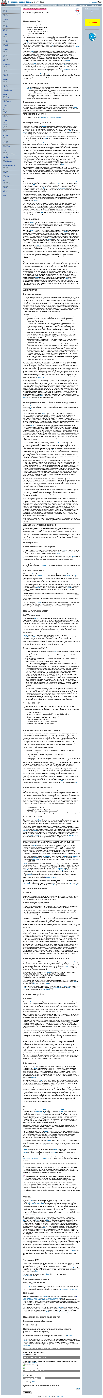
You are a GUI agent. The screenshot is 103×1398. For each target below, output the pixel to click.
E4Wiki (63, 1110)
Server (51, 168)
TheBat (72, 1250)
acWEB (49, 972)
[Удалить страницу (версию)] (79, 1389)
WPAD (4, 112)
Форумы (55, 5)
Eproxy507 (5, 38)
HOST (38, 974)
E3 (64, 776)
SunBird (5, 187)
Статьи (67, 5)
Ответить (27, 1392)
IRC (49, 354)
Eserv (26, 12)
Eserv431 (5, 34)
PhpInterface (57, 987)
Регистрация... (92, 2)
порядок (54, 336)
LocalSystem (62, 188)
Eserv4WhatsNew (7, 90)
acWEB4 (67, 575)
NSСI (4, 109)
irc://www (25, 1275)
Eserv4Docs (6, 120)
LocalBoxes (46, 856)
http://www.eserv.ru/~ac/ (54, 1298)
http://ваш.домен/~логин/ (30, 1298)
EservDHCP (6, 97)
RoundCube (6, 176)
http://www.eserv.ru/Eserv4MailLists (33, 835)
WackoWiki (38, 1111)
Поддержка (48, 5)
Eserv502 (5, 26)
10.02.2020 (60, 1396)
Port (33, 860)
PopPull (4, 150)
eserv (54, 577)
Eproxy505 (5, 45)
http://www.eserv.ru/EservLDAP (69, 1289)
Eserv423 (5, 86)
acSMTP (25, 637)
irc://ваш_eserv (62, 1265)
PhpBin (64, 986)
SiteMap (33, 1077)
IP (55, 735)
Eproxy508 (5, 19)
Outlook (34, 1382)
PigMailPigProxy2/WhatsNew (10, 154)
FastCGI (66, 69)
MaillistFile (72, 835)
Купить (42, 5)
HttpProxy (5, 135)
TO (31, 663)
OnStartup (35, 637)
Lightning (5, 53)
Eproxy (47, 74)
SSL (4, 83)
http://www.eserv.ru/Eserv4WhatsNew (50, 117)
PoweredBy (5, 56)
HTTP (39, 55)
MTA (55, 651)
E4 (34, 185)
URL (27, 945)
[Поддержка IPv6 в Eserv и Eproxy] (92, 43)
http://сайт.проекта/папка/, (37, 1203)
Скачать (28, 5)
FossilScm (5, 169)
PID (30, 595)
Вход (99, 2)
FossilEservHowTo (7, 161)
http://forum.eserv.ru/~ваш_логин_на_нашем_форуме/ (39, 1299)
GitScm (4, 180)
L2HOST (33, 974)
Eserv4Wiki (5, 142)
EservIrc (5, 127)
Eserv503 (5, 23)
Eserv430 (5, 49)
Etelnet (4, 195)
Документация (35, 5)
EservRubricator (7, 101)
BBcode (48, 1220)
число (61, 1145)
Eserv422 (5, 116)
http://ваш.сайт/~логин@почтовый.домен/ (58, 1312)
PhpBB (37, 1220)
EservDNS (5, 105)
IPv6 (4, 60)
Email (51, 558)
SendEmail (5, 172)
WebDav (5, 191)
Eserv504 (5, 11)
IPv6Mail (5, 71)
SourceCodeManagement (9, 165)
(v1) (101, 5)
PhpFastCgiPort (47, 989)
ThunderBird (33, 1363)
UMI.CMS (5, 30)
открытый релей (51, 877)
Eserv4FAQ (6, 124)
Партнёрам (61, 5)
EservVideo (5, 139)
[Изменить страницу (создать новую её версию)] (77, 1389)
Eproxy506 (5, 41)
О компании (73, 5)
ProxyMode (59, 868)
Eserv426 (5, 79)
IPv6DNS (5, 68)
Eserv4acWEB (6, 146)
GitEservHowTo (7, 184)
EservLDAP (6, 94)
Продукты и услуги (20, 5)
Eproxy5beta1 (6, 64)
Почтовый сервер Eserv (19, 2)
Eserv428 (5, 75)
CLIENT (70, 758)
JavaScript (40, 377)
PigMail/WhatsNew (7, 157)
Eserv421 (5, 131)
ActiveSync (5, 15)
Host (29, 860)
